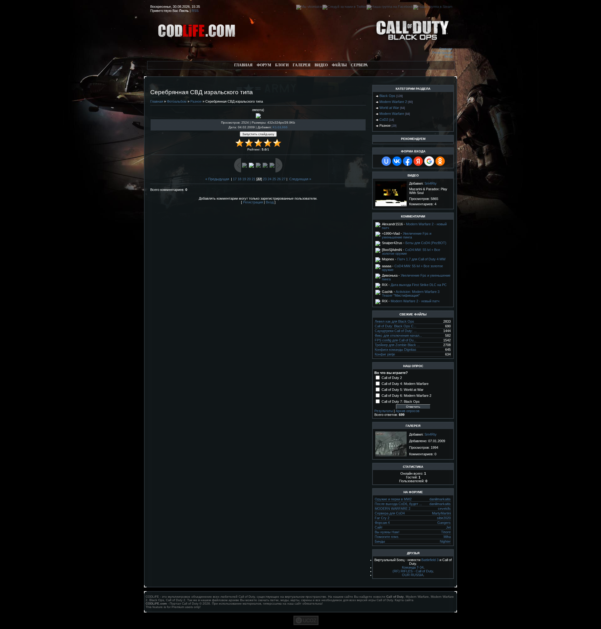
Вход (448, 56)
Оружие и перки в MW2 (393, 499)
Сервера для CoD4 (390, 513)
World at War (389, 108)
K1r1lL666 (280, 127)
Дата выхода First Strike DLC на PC (419, 285)
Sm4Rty (430, 183)
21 (253, 179)
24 (269, 179)
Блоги (282, 65)
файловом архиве (225, 600)
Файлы (339, 65)
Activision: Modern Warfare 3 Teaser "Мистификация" (410, 293)
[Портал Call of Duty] (197, 46)
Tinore (446, 532)
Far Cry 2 (382, 518)
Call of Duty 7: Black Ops (401, 401)
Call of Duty (247, 596)
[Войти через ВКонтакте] (397, 161)
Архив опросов (407, 411)
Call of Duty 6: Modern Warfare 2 (406, 395)
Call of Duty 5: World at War (403, 389)
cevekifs (444, 508)
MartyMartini (441, 513)
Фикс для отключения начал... (398, 335)
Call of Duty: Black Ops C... (395, 326)
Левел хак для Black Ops (394, 321)
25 (274, 179)
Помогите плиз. (387, 537)
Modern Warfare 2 (393, 102)
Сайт (379, 527)
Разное (196, 101)
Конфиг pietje (385, 354)
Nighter (445, 541)
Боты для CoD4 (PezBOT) (425, 243)
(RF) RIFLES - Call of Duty (413, 571)
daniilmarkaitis (440, 499)
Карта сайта (404, 600)
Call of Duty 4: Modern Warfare (405, 384)
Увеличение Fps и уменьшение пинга (406, 235)
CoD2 (383, 119)
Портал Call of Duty (184, 603)
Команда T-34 (413, 567)
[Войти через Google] (429, 161)
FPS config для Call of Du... (395, 340)
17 (235, 179)
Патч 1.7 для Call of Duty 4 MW (421, 259)
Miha (447, 537)
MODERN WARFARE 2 (392, 508)
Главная (445, 49)
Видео (321, 65)
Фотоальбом (177, 101)
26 (279, 179)
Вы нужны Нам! (387, 532)
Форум (264, 65)
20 (249, 179)
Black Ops (387, 96)
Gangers (444, 522)
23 (265, 179)
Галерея (302, 65)
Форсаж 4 (382, 522)
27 (283, 179)
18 (239, 179)
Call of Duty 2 (392, 378)
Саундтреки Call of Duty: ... (396, 331)
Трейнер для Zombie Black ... (397, 345)
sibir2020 (444, 518)
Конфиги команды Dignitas (395, 349)
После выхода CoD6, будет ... (398, 504)
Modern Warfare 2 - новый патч (415, 301)
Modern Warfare (391, 113)
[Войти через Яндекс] (418, 161)
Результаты (383, 411)
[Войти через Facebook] (407, 161)
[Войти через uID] (386, 161)
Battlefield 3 (430, 560)
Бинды (380, 541)
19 (244, 179)
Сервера (359, 65)
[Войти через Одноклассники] (440, 161)
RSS (195, 11)
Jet (448, 527)
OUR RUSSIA (412, 575)
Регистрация (442, 52)
